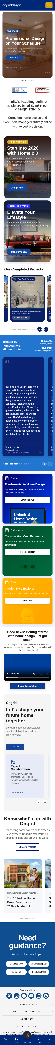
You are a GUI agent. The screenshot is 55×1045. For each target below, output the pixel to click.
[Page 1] (11, 329)
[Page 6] (30, 329)
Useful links (27, 1026)
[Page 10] (39, 329)
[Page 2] (13, 329)
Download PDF (27, 500)
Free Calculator (27, 552)
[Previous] (44, 464)
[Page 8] (34, 329)
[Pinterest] (46, 996)
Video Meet (18, 964)
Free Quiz (27, 601)
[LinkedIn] (39, 996)
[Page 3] (17, 329)
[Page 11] (41, 329)
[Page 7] (32, 329)
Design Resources (26, 1012)
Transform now (19, 251)
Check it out (15, 746)
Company (26, 1019)
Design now (17, 187)
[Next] (46, 329)
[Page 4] (21, 329)
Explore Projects (27, 847)
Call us (18, 972)
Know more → (22, 792)
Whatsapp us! (40, 964)
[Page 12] (44, 329)
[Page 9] (37, 329)
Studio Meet (40, 972)
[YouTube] (31, 996)
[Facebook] (24, 996)
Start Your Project (14, 60)
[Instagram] (17, 996)
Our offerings (27, 1005)
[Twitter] (9, 996)
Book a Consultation (27, 686)
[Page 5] (26, 329)
